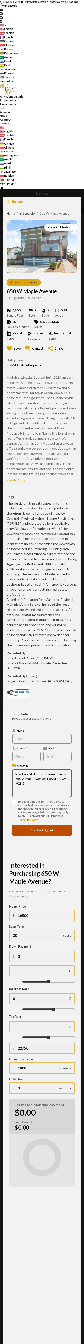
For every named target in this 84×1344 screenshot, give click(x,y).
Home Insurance (21, 1059)
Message (23, 765)
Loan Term (16, 926)
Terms (22, 819)
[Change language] (3, 25)
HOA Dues (16, 1079)
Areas (3, 111)
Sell (2, 108)
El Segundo (27, 213)
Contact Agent (42, 830)
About (4, 119)
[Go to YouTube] (1, 17)
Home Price (17, 906)
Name (21, 730)
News (3, 115)
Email (52, 748)
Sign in (13, 80)
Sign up (4, 80)
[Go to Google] (1, 21)
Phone (22, 748)
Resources (6, 104)
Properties (6, 100)
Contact (5, 123)
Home (11, 213)
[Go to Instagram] (1, 13)
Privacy (32, 819)
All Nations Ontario (12, 96)
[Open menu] (1, 188)
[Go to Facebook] (1, 9)
